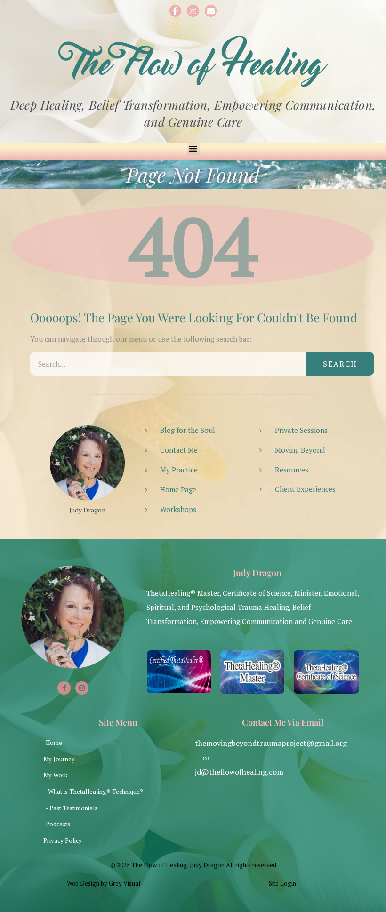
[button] (193, 149)
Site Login (282, 883)
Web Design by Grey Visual (103, 883)
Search (340, 364)
